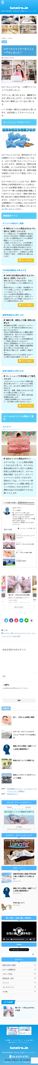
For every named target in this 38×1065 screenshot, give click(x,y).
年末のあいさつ (12, 794)
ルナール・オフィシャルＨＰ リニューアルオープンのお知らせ (24, 735)
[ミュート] (31, 939)
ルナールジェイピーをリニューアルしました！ (25, 536)
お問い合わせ (8, 209)
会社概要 (7, 1040)
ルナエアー (6, 633)
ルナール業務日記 (11, 565)
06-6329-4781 (20, 1056)
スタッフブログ (17, 1040)
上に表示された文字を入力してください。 (16, 688)
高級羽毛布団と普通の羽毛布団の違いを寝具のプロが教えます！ (24, 876)
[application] (19, 931)
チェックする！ (27, 260)
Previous (3, 595)
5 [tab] (25, 613)
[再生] (4, 939)
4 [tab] (22, 613)
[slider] (17, 939)
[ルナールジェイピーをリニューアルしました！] (21, 620)
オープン (9, 636)
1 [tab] (13, 613)
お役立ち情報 (16, 636)
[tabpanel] (19, 593)
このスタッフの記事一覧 (27, 528)
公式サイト (15, 181)
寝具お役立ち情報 (11, 548)
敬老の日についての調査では (23, 760)
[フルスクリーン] (34, 939)
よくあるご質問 (28, 1040)
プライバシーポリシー (24, 1042)
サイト (29, 633)
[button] (19, 931)
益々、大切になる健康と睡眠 (24, 552)
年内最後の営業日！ (21, 561)
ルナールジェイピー (20, 633)
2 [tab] (16, 613)
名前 (4, 676)
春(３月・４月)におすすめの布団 (25, 544)
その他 (13, 539)
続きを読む (19, 607)
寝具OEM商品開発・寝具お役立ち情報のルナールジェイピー (19, 1052)
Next (34, 595)
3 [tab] (19, 613)
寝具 (12, 633)
